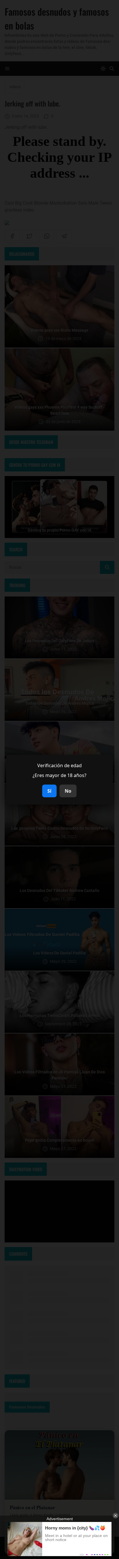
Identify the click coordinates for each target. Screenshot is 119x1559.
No (68, 791)
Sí (49, 791)
